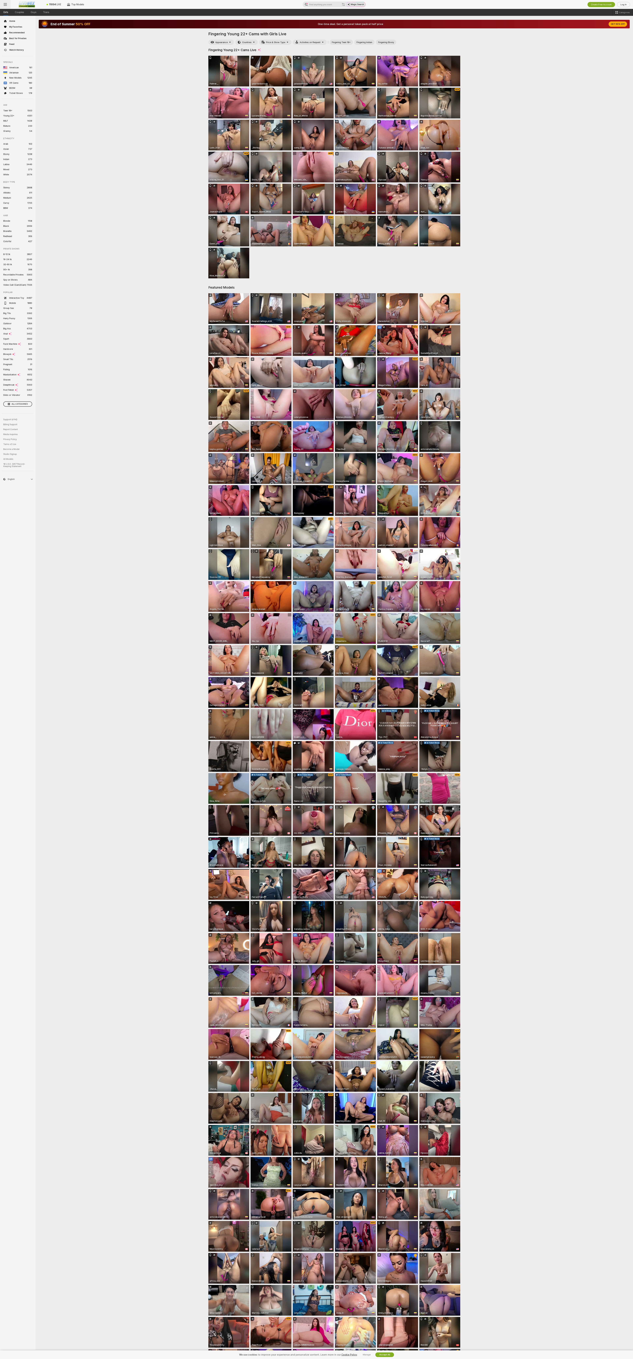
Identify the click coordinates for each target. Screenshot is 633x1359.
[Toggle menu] (5, 4)
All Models (8, 459)
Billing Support (10, 424)
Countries (247, 42)
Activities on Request (310, 42)
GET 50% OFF (618, 24)
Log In (623, 4)
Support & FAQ (10, 419)
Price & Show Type (275, 42)
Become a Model (11, 449)
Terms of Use (9, 444)
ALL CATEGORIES (20, 404)
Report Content (10, 429)
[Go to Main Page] (27, 4)
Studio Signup (10, 454)
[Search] (343, 4)
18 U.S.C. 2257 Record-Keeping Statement (14, 465)
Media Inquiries (10, 434)
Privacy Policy (10, 439)
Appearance (221, 42)
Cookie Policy (349, 1354)
